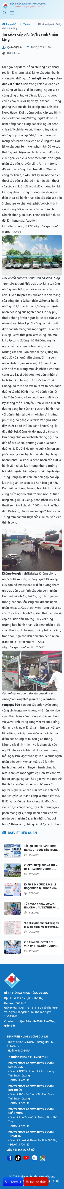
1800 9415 (15, 1003)
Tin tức (27, 24)
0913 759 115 (22, 1126)
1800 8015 (24, 1050)
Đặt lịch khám (38, 1182)
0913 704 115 (22, 1144)
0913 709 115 (22, 1103)
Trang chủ (11, 24)
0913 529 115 (22, 1080)
